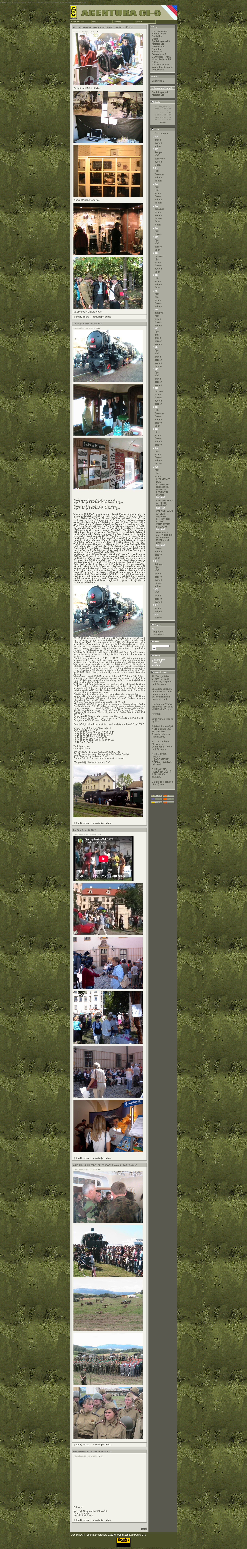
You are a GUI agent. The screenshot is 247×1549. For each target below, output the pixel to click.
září (157, 155)
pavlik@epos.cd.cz (91, 716)
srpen (158, 140)
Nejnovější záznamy (160, 672)
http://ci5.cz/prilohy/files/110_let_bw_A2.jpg (96, 508)
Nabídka (156, 49)
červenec (160, 158)
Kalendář (156, 102)
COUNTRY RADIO (161, 57)
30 (167, 119)
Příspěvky (157, 631)
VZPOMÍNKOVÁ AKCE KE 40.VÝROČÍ (164, 503)
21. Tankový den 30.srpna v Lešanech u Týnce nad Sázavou (162, 745)
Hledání (156, 641)
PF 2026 (156, 714)
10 (170, 113)
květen (158, 143)
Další (144, 1529)
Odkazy (138, 22)
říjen (157, 187)
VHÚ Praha (158, 46)
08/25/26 (163, 122)
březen (158, 404)
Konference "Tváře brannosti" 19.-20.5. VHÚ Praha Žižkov (162, 706)
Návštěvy (156, 655)
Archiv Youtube (160, 64)
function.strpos (19, 2)
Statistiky (157, 36)
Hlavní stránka (159, 31)
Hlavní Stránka (77, 22)
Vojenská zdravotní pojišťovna (162, 68)
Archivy (156, 129)
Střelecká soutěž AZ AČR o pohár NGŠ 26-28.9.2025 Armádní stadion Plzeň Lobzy (162, 731)
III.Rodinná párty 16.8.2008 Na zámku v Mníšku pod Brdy (164, 537)
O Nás (94, 22)
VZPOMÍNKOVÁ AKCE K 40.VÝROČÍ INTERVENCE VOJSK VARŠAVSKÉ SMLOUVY (164, 519)
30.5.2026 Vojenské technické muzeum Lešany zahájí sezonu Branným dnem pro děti (162, 694)
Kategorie (157, 625)
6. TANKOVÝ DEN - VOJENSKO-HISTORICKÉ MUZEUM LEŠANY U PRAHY (163, 487)
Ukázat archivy (160, 133)
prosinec (159, 209)
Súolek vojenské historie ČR (161, 93)
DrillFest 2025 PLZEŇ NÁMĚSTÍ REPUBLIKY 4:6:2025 (161, 773)
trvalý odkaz (82, 317)
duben (158, 180)
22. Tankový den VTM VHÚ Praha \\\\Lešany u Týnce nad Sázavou (161, 680)
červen (158, 196)
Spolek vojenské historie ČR (161, 42)
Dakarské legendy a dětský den (162, 783)
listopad (159, 152)
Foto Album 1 (159, 54)
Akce (98, 32)
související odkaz (102, 317)
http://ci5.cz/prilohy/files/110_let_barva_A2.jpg (98, 502)
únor (157, 221)
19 (158, 117)
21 (163, 117)
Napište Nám (159, 33)
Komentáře (158, 634)
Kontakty (117, 22)
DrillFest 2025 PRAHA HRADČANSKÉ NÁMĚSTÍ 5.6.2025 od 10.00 (162, 759)
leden (158, 146)
